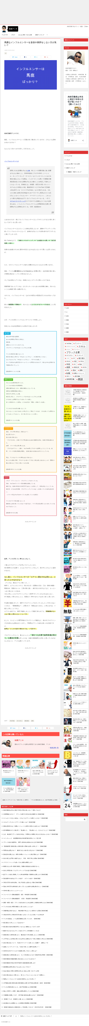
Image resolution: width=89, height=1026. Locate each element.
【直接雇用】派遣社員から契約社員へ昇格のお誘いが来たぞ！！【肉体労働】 (25, 846)
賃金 (74, 370)
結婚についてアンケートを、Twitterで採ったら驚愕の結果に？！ (23, 790)
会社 (67, 316)
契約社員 (68, 361)
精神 (67, 328)
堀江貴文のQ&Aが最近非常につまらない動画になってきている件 (21, 926)
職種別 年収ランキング (74, 172)
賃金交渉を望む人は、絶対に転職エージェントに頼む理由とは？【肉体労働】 (25, 854)
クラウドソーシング (70, 346)
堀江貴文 (27, 720)
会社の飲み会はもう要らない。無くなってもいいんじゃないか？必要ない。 (24, 975)
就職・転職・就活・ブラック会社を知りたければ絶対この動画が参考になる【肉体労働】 (28, 902)
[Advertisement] (44, 12)
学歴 (75, 361)
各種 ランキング (39, 35)
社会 (67, 324)
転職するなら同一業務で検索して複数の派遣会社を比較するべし (21, 866)
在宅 (74, 358)
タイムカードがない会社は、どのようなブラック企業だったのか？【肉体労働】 (25, 818)
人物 (28, 170)
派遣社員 (76, 367)
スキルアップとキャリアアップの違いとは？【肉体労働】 (52, 772)
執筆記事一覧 (54, 747)
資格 (81, 370)
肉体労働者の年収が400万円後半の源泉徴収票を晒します (19, 963)
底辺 (75, 364)
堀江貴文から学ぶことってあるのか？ (8, 771)
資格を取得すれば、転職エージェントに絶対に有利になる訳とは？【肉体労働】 (25, 826)
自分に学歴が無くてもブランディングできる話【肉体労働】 (38, 772)
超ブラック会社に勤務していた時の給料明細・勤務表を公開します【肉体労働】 (25, 874)
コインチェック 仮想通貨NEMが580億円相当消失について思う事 (22, 838)
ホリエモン (19, 720)
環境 (67, 320)
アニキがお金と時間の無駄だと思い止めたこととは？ (18, 906)
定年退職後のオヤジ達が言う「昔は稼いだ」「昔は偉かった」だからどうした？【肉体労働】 (29, 830)
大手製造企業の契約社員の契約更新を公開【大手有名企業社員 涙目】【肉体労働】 (27, 983)
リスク (67, 358)
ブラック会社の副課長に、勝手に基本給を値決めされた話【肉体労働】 (23, 842)
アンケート (78, 343)
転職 (68, 373)
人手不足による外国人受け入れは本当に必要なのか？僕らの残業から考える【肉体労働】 (28, 938)
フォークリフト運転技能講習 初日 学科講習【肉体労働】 (20, 894)
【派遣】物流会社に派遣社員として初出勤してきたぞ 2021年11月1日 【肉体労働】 (27, 1007)
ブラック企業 (73, 352)
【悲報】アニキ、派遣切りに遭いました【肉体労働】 (18, 999)
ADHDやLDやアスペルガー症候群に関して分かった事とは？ (20, 951)
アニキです (5, 35)
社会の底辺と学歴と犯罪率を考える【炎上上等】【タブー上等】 (21, 971)
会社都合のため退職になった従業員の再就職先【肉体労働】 (20, 1003)
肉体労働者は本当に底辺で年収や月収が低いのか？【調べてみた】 (22, 810)
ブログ (13, 35)
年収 (68, 364)
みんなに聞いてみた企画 (25, 35)
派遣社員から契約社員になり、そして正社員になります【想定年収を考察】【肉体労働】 (28, 955)
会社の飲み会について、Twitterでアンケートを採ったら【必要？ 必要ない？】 (25, 942)
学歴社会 (82, 361)
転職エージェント (79, 373)
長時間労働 (70, 379)
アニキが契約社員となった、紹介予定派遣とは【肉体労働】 (8, 790)
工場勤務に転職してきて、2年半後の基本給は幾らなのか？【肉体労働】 (23, 995)
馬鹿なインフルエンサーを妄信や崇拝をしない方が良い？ (19, 979)
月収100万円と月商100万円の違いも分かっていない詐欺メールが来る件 (23, 914)
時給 (80, 364)
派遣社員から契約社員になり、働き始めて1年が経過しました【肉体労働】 (24, 934)
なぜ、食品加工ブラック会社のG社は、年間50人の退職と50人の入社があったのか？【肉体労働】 (30, 834)
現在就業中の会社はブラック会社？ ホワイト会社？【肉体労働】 (22, 878)
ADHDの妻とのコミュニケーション (23, 771)
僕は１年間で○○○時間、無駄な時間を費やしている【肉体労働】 (21, 991)
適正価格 (77, 376)
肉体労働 (84, 367)
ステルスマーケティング (18, 201)
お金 (67, 308)
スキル (82, 346)
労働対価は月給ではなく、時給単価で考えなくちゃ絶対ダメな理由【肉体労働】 (25, 910)
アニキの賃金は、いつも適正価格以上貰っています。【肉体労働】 (22, 918)
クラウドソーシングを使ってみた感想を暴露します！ (18, 862)
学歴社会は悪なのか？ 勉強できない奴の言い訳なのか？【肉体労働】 (23, 850)
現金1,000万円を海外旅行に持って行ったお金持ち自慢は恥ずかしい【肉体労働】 (26, 886)
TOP (7, 1016)
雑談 (67, 332)
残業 (68, 367)
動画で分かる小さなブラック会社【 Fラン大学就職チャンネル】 (21, 930)
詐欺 (32, 720)
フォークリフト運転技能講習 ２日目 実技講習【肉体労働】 (20, 898)
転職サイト (68, 376)
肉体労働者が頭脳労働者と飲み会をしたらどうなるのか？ (19, 959)
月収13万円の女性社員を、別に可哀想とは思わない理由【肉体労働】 (22, 882)
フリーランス (77, 349)
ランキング (80, 355)
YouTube (12, 720)
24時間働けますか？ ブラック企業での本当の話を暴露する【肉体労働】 (24, 814)
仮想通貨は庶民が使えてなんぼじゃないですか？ (17, 967)
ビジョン (68, 349)
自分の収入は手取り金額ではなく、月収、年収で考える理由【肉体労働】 (24, 858)
